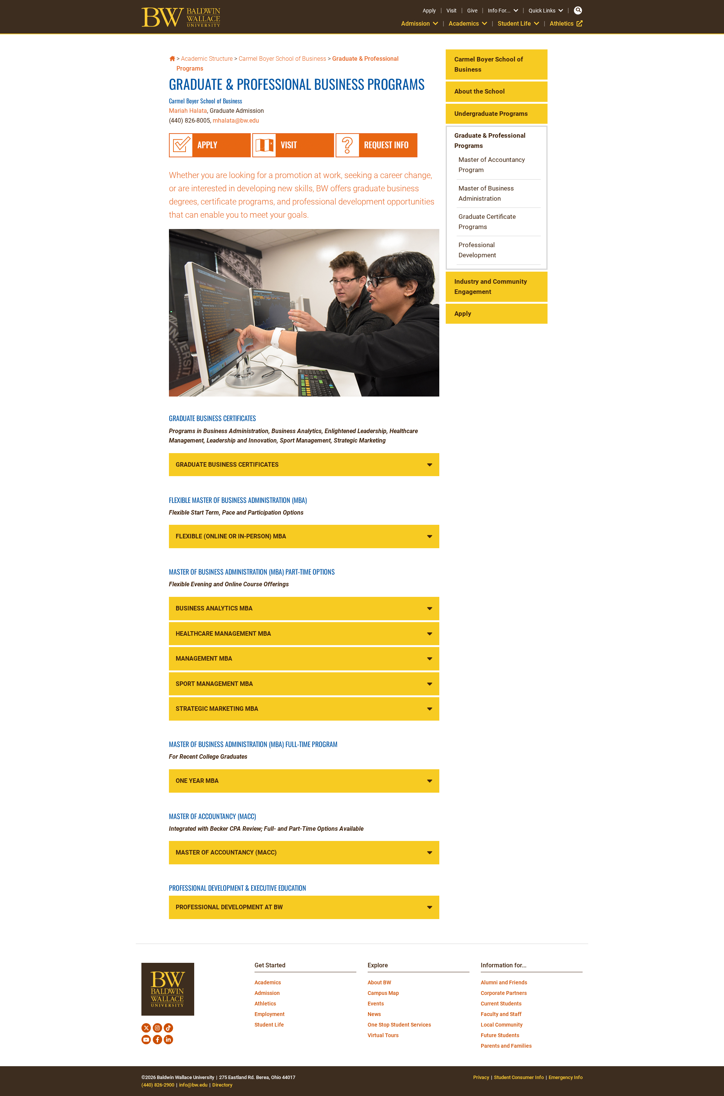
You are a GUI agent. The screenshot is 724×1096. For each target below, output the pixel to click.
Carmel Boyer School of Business (282, 58)
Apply (429, 11)
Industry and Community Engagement (490, 286)
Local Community (502, 1025)
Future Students (500, 1035)
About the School (479, 91)
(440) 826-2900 (157, 1085)
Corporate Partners (504, 993)
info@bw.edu (193, 1085)
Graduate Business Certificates (227, 464)
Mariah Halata (188, 110)
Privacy (481, 1077)
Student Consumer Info (519, 1077)
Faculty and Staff (501, 1014)
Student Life (269, 1025)
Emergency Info (566, 1077)
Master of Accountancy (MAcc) (226, 852)
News (374, 1014)
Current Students (501, 1004)
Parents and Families (506, 1046)
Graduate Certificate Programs (487, 222)
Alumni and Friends (504, 982)
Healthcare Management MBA (223, 633)
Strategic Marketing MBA (217, 708)
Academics (268, 982)
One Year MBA (197, 780)
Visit (451, 11)
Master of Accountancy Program (492, 165)
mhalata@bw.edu (236, 120)
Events (376, 1004)
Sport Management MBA (214, 683)
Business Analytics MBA (214, 608)
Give (472, 11)
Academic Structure (207, 58)
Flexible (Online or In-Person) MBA (231, 536)
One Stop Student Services (399, 1025)
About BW (379, 982)
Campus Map (383, 993)
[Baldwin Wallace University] (172, 57)
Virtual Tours (383, 1035)
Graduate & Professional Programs (490, 140)
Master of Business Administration (486, 193)
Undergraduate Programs (491, 113)
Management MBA (204, 658)
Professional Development (477, 250)
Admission (267, 993)
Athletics (566, 23)
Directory (222, 1085)
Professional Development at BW (229, 907)
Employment (270, 1014)
